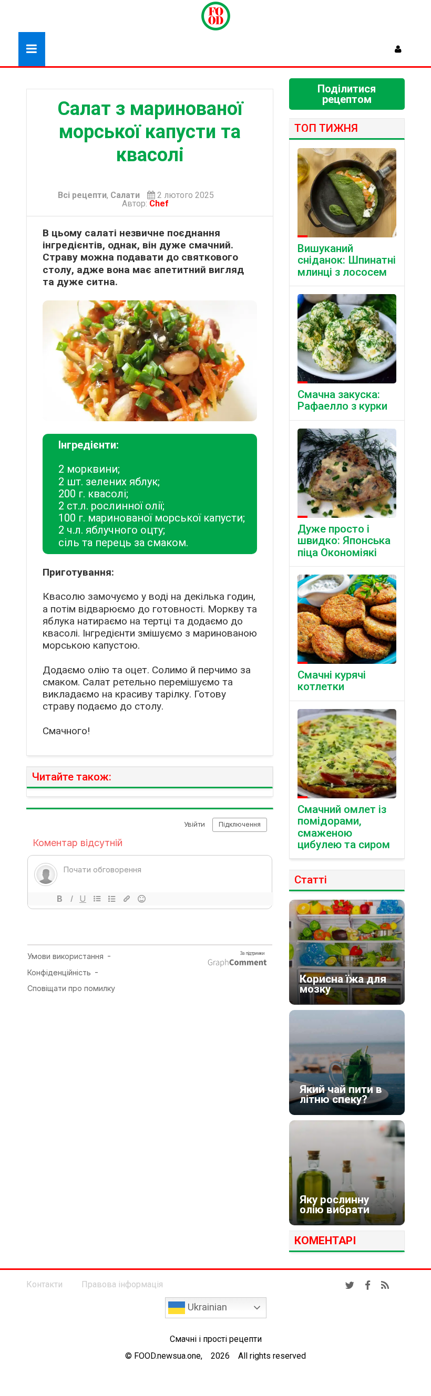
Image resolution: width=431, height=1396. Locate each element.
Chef (161, 204)
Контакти (44, 1284)
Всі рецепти (82, 195)
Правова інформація (122, 1284)
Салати (125, 195)
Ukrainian (206, 1307)
